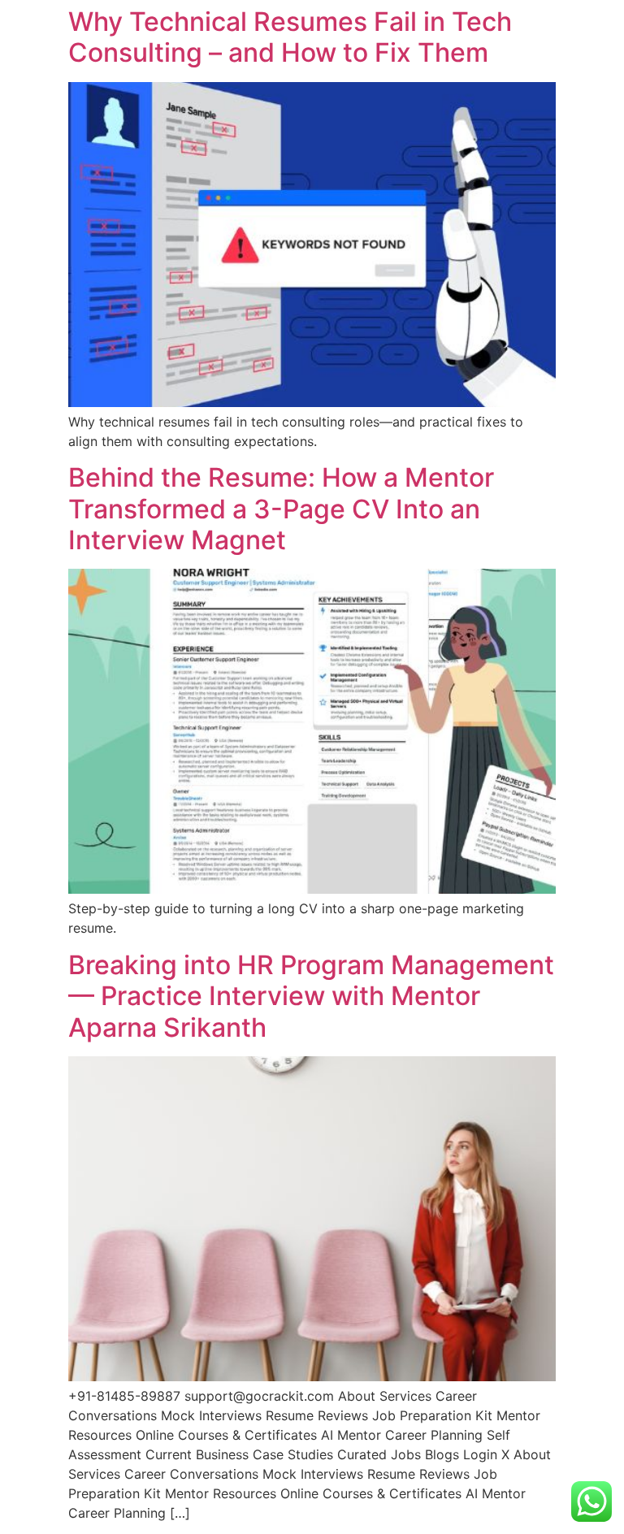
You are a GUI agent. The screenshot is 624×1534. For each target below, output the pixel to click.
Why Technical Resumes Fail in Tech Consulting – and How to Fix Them (290, 37)
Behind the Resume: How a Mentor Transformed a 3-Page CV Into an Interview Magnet (281, 509)
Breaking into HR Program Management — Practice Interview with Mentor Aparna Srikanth (311, 996)
